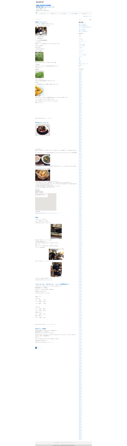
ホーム (36, 19)
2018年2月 (80, 220)
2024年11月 (80, 102)
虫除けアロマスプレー (41, 22)
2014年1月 (80, 293)
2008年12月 (80, 384)
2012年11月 (80, 314)
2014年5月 (80, 287)
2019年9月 (80, 191)
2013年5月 (80, 305)
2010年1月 (80, 364)
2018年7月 (80, 212)
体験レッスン (85, 13)
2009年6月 (80, 375)
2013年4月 (80, 306)
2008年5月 (80, 394)
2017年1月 (80, 239)
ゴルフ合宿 (80, 47)
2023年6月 (80, 127)
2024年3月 (80, 114)
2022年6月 (80, 145)
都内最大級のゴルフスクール (87, 16)
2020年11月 (80, 170)
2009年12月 (80, 366)
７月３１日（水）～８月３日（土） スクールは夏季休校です (52, 284)
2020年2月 (80, 184)
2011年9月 (80, 335)
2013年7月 (80, 302)
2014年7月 (80, 284)
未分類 (80, 62)
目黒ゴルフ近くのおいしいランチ (55, 213)
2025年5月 (80, 93)
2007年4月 (80, 412)
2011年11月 (80, 332)
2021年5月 (80, 161)
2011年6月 (80, 339)
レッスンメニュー (43, 13)
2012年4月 (80, 324)
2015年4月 (80, 270)
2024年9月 (80, 105)
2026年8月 (80, 70)
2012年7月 (80, 320)
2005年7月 (80, 427)
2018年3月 (80, 218)
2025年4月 (80, 94)
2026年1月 (80, 81)
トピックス (80, 53)
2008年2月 (80, 399)
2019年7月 (80, 194)
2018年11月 (80, 206)
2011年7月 (80, 338)
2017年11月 (80, 224)
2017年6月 (80, 232)
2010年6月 (80, 357)
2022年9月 (80, 141)
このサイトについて (65, 442)
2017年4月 (80, 235)
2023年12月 (80, 118)
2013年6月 (80, 303)
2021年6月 (80, 160)
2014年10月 (80, 279)
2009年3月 (80, 379)
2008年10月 (80, 387)
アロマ (52, 118)
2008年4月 (80, 396)
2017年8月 (80, 229)
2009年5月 (80, 376)
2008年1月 (80, 400)
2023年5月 (80, 129)
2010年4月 (80, 360)
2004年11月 (80, 432)
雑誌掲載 (80, 65)
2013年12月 (80, 294)
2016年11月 (80, 242)
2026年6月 (80, 73)
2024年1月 (80, 117)
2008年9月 (80, 388)
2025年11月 (80, 84)
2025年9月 (80, 87)
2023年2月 (80, 133)
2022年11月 (80, 138)
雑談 (51, 279)
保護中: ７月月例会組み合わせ (83, 31)
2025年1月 (80, 99)
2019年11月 (80, 188)
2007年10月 (80, 405)
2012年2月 (80, 327)
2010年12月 (80, 348)
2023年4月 (80, 130)
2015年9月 (80, 263)
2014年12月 (80, 276)
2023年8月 (80, 124)
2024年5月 (80, 111)
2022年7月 (80, 144)
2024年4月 (80, 112)
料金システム (53, 13)
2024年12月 (80, 100)
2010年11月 (80, 349)
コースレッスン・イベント (83, 41)
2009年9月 (80, 370)
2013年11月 (80, 296)
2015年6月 (80, 267)
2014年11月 (80, 278)
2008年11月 (80, 385)
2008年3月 (80, 397)
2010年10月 (80, 351)
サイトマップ (60, 442)
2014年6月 (80, 285)
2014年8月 (80, 282)
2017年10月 (80, 226)
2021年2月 (80, 166)
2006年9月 (80, 417)
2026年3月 (80, 78)
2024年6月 (80, 109)
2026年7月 (80, 72)
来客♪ (36, 217)
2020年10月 (80, 172)
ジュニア (80, 48)
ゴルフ (80, 42)
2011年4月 (80, 342)
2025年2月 (80, 97)
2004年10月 (80, 433)
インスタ (80, 38)
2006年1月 (80, 423)
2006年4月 (80, 420)
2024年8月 (80, 106)
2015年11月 (80, 260)
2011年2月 (80, 345)
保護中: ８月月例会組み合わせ (83, 25)
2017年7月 (80, 230)
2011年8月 (80, 336)
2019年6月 (80, 196)
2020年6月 (80, 178)
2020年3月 (80, 182)
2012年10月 (80, 315)
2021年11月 (80, 154)
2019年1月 (80, 203)
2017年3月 (80, 236)
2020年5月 (80, 179)
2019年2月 (80, 202)
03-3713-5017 (44, 8)
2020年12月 (80, 169)
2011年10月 (80, 333)
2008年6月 (80, 393)
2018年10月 (80, 208)
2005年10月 (80, 426)
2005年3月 (80, 430)
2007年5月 (80, 411)
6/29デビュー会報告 (40, 329)
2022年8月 (80, 142)
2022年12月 (80, 136)
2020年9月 (80, 173)
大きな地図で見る (37, 211)
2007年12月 (80, 402)
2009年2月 (80, 381)
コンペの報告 (81, 39)
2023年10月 (80, 121)
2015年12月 (80, 258)
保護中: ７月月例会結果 (82, 29)
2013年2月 (80, 309)
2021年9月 (80, 157)
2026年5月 (80, 75)
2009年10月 (80, 369)
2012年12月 (80, 312)
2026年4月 (80, 76)
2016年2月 (80, 255)
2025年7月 (80, 90)
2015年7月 (80, 266)
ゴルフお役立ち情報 (82, 44)
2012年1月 (80, 329)
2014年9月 (80, 281)
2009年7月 (80, 373)
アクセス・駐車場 (74, 13)
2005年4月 (80, 429)
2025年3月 (80, 96)
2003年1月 (80, 439)
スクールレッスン (81, 50)
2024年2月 (80, 115)
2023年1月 (80, 135)
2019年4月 (80, 199)
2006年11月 (80, 415)
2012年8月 (80, 318)
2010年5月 (80, 358)
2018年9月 (80, 209)
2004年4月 (80, 436)
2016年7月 (80, 248)
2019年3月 (80, 200)
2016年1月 (80, 257)
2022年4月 (80, 148)
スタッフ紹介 (64, 13)
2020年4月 (80, 181)
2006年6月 (80, 418)
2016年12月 (80, 241)
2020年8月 (80, 175)
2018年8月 (80, 211)
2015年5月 (80, 269)
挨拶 (79, 59)
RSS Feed (56, 442)
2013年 (39, 19)
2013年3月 (80, 308)
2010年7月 (80, 355)
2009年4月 (80, 378)
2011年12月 (80, 330)
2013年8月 (80, 300)
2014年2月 (80, 291)
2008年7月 (80, 391)
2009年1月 (80, 382)
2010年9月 (80, 352)
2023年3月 (80, 132)
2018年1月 (80, 221)
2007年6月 (80, 409)
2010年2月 (80, 363)
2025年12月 (80, 82)
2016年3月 (80, 254)
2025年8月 (80, 88)
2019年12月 (80, 187)
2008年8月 (80, 390)
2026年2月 (80, 79)
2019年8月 (80, 193)
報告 (79, 57)
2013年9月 (80, 299)
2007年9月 (80, 406)
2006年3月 (80, 421)
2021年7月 (80, 158)
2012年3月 (80, 326)
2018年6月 (80, 214)
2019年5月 (80, 197)
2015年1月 (80, 275)
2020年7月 (80, 176)
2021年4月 (80, 163)
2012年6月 (80, 321)
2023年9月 (80, 123)
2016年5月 (80, 251)
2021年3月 (80, 164)
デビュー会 (52, 342)
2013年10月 (80, 297)
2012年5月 (80, 323)
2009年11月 (80, 367)
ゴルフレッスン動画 (82, 45)
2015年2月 (80, 273)
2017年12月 (80, 223)
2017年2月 (80, 238)
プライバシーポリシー (71, 442)
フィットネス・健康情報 (82, 54)
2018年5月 (80, 215)
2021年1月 (80, 167)
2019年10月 (80, 190)
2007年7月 (80, 408)
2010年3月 (80, 361)
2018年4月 (80, 217)
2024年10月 (80, 103)
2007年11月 (80, 403)
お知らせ (54, 324)
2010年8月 (80, 354)
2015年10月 (80, 261)
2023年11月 (80, 120)
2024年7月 (80, 108)
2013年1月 (80, 311)
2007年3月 (80, 414)
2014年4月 (80, 288)
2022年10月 (80, 139)
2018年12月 (80, 205)
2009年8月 (80, 372)
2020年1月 (80, 185)
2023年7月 (80, 126)
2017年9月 (80, 227)
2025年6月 (80, 91)
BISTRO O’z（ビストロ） (42, 122)
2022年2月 (80, 151)
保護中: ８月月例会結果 (82, 24)
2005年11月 (80, 424)
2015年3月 (80, 272)
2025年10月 (80, 85)
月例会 (80, 60)
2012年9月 (80, 317)
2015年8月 (80, 264)
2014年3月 (80, 290)
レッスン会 (80, 56)
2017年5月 (80, 233)
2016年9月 (80, 245)
